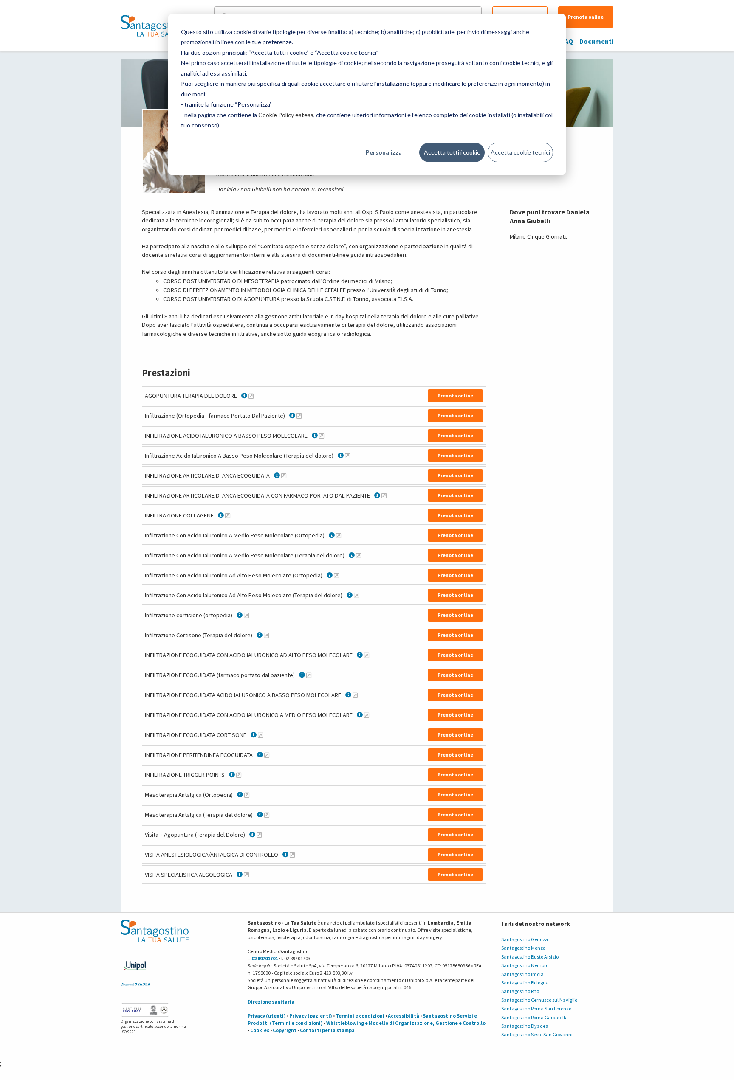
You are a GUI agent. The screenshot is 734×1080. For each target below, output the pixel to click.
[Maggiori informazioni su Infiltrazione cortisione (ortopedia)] (246, 615)
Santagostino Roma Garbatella (534, 1017)
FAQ (567, 41)
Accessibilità (403, 1015)
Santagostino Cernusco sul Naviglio (539, 1000)
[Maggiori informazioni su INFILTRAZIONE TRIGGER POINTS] (238, 774)
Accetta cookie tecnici (520, 152)
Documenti (596, 41)
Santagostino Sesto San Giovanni (537, 1034)
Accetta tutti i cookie (452, 152)
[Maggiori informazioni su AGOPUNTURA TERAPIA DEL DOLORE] (251, 395)
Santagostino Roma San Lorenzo (536, 1008)
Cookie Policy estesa (285, 114)
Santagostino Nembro (524, 965)
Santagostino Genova (524, 939)
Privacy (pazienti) (310, 1015)
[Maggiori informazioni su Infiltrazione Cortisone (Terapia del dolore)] (266, 635)
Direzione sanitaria (271, 1001)
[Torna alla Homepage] (152, 25)
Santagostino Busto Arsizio (530, 956)
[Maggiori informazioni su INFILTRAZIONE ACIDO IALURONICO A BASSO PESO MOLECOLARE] (321, 435)
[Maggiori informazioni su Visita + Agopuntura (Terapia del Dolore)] (259, 834)
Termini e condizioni (360, 1015)
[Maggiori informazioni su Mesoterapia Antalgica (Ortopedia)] (246, 794)
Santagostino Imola (522, 974)
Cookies (259, 1030)
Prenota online (586, 17)
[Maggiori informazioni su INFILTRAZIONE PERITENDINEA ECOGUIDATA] (266, 754)
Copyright (284, 1030)
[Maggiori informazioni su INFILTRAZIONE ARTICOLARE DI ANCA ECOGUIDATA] (283, 475)
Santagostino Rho (520, 991)
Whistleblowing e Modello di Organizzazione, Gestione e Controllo (406, 1023)
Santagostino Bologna (525, 982)
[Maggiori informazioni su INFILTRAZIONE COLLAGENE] (227, 515)
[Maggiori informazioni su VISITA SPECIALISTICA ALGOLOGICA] (246, 874)
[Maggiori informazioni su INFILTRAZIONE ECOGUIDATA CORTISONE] (260, 734)
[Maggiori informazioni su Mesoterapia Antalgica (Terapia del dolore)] (266, 814)
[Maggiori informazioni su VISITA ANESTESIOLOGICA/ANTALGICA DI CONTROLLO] (292, 854)
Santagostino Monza (523, 948)
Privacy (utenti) (267, 1015)
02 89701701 (264, 958)
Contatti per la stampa (327, 1030)
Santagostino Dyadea (524, 1026)
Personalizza (384, 152)
